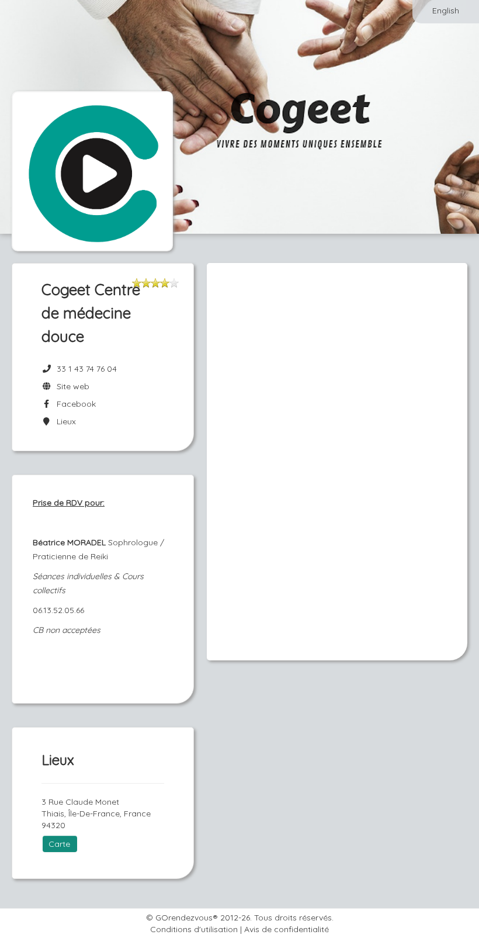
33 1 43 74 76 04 (87, 369)
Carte (59, 844)
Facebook (74, 404)
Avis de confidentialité (286, 929)
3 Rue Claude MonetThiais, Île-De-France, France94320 (96, 813)
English (445, 10)
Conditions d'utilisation (194, 929)
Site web (70, 386)
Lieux (64, 421)
